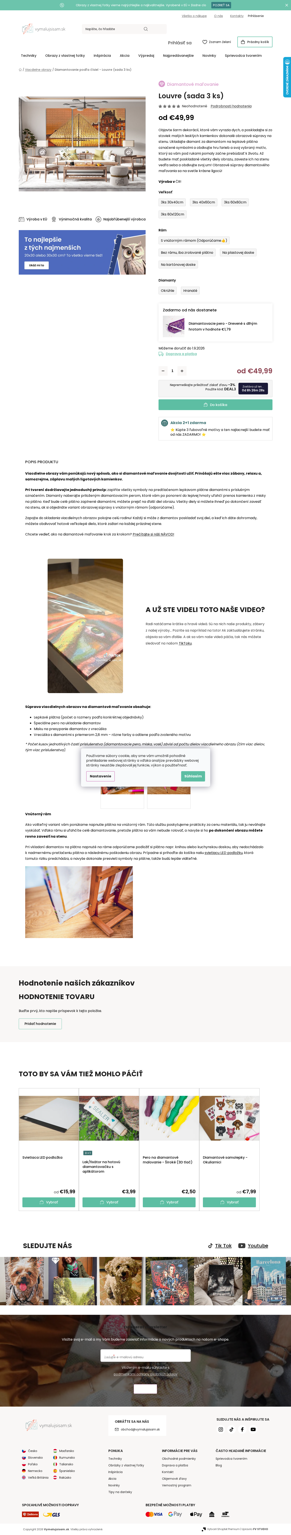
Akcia (112, 1479)
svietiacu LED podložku (224, 852)
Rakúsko (65, 1477)
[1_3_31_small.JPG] (168, 794)
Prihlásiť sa (180, 43)
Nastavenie (100, 776)
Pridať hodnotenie (40, 1023)
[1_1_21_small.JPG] (122, 794)
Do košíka (218, 404)
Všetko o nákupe (194, 16)
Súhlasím (193, 776)
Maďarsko (66, 1451)
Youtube (258, 1246)
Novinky (114, 1485)
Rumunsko (67, 1457)
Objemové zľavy (174, 1479)
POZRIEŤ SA (221, 5)
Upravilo (255, 1529)
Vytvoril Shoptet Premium (223, 1529)
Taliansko (66, 1464)
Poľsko (33, 1464)
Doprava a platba (181, 353)
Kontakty (237, 16)
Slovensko (35, 1457)
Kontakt (168, 1472)
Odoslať (145, 1389)
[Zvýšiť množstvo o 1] (182, 371)
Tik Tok (223, 1246)
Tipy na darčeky (120, 1492)
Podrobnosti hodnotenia (231, 106)
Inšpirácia (115, 1472)
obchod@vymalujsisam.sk (140, 1429)
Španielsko (67, 1471)
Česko (32, 1451)
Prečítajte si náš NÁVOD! (153, 534)
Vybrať (52, 1202)
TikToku (185, 643)
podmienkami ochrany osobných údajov (145, 1374)
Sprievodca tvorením (231, 1459)
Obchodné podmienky (179, 1459)
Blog (219, 1465)
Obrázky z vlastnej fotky (126, 1465)
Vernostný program (176, 1485)
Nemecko (35, 1471)
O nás (218, 16)
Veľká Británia (38, 1477)
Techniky (115, 1459)
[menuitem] (29, 56)
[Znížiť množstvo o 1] (163, 371)
